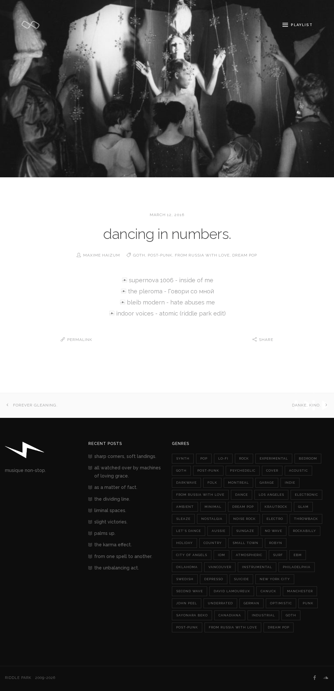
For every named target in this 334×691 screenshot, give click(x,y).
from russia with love (202, 255)
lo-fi (223, 458)
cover (272, 470)
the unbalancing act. (116, 567)
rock (244, 458)
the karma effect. (113, 544)
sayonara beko (192, 615)
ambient (185, 506)
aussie (218, 531)
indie (290, 482)
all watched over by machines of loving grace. (127, 471)
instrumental (257, 567)
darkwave (186, 482)
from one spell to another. (123, 556)
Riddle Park (18, 678)
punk (308, 603)
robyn (275, 543)
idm (221, 555)
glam (303, 506)
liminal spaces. (110, 510)
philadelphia (297, 567)
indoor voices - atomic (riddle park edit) (171, 313)
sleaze (183, 519)
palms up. (104, 533)
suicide (241, 579)
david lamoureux (232, 591)
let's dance (188, 531)
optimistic (281, 603)
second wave (189, 591)
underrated (220, 603)
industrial (263, 615)
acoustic (298, 470)
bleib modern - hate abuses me (171, 302)
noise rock (244, 519)
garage (267, 482)
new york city (275, 579)
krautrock (276, 506)
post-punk (160, 255)
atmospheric (249, 555)
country (213, 543)
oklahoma (187, 567)
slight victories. (111, 521)
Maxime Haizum (101, 255)
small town (245, 543)
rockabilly (304, 531)
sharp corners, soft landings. (125, 456)
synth (183, 458)
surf (278, 555)
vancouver (219, 567)
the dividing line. (112, 499)
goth (139, 255)
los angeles (271, 494)
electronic (306, 494)
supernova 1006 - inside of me (171, 280)
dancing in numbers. (167, 234)
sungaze (245, 531)
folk (212, 482)
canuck (268, 591)
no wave (273, 531)
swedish (184, 579)
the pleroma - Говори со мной (171, 291)
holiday (184, 543)
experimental (274, 458)
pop (203, 458)
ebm (298, 555)
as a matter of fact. (115, 487)
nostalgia (211, 519)
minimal (213, 506)
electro (274, 519)
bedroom (308, 458)
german (251, 603)
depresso (213, 579)
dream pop (244, 255)
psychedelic (242, 470)
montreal (238, 482)
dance (241, 494)
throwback (306, 519)
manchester (300, 591)
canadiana (230, 615)
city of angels (191, 555)
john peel (186, 603)
